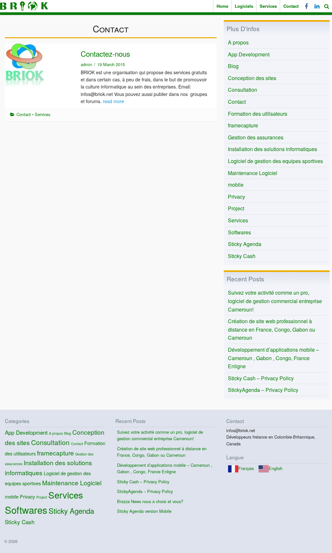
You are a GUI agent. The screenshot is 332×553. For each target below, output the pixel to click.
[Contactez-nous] (24, 64)
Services (268, 6)
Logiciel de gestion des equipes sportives (275, 161)
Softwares (239, 232)
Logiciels (244, 6)
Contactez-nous (105, 53)
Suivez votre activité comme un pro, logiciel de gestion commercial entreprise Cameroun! (275, 301)
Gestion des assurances (255, 137)
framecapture (243, 125)
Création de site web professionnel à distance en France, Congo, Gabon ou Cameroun (271, 329)
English (275, 468)
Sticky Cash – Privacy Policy (261, 378)
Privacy (236, 196)
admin (86, 64)
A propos (238, 42)
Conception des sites (252, 78)
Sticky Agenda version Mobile (144, 511)
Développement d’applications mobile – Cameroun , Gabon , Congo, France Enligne (273, 358)
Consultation (242, 89)
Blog (233, 66)
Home (222, 6)
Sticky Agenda (244, 244)
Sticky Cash (241, 256)
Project (236, 208)
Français (246, 468)
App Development (248, 54)
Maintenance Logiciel (252, 173)
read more (113, 101)
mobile (235, 184)
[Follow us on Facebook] (306, 6)
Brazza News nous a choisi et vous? (150, 501)
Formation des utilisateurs (257, 113)
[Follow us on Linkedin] (316, 6)
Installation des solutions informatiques (272, 149)
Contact (291, 6)
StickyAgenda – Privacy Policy (263, 390)
